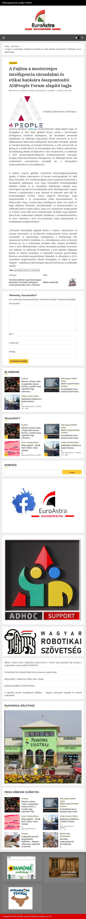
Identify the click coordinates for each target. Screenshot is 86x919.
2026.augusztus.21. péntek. (31, 406)
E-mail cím (14, 343)
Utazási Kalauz (65, 836)
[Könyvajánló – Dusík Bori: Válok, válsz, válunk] (12, 448)
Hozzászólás (15, 303)
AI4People (33, 129)
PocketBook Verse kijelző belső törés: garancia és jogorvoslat (30, 672)
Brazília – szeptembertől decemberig (67, 841)
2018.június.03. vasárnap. (46, 91)
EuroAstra (13, 63)
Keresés (10, 465)
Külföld (62, 834)
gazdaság (18, 270)
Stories (23, 442)
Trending (30, 442)
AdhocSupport (66, 378)
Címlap (63, 381)
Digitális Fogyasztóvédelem (70, 384)
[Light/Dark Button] (77, 38)
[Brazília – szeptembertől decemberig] (50, 839)
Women (36, 442)
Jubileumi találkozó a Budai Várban (31, 400)
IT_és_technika (34, 270)
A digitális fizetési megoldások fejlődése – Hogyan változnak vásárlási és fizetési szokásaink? (30, 842)
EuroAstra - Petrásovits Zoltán (22, 91)
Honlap (12, 351)
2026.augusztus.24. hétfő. (31, 455)
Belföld (74, 378)
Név (11, 334)
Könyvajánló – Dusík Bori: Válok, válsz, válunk (30, 448)
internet (25, 270)
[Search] (82, 38)
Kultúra (36, 396)
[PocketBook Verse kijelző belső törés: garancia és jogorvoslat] (51, 384)
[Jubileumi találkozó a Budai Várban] (12, 402)
